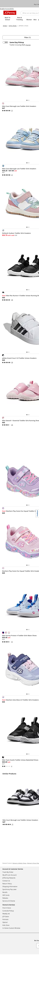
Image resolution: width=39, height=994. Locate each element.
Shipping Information (9, 886)
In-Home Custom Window (11, 928)
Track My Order (7, 872)
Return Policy (7, 884)
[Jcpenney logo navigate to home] (9, 13)
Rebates (5, 898)
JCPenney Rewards (8, 878)
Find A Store (6, 908)
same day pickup (17, 42)
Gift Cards (5, 895)
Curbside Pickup (8, 911)
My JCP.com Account (9, 875)
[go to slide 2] (28, 100)
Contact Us (6, 881)
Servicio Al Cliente (8, 901)
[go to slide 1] (26, 100)
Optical (4, 922)
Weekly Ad (6, 914)
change (28, 45)
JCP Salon (5, 916)
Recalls (4, 892)
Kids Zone (5, 925)
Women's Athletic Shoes (19, 863)
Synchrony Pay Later (9, 889)
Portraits (5, 919)
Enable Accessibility (7, 9)
